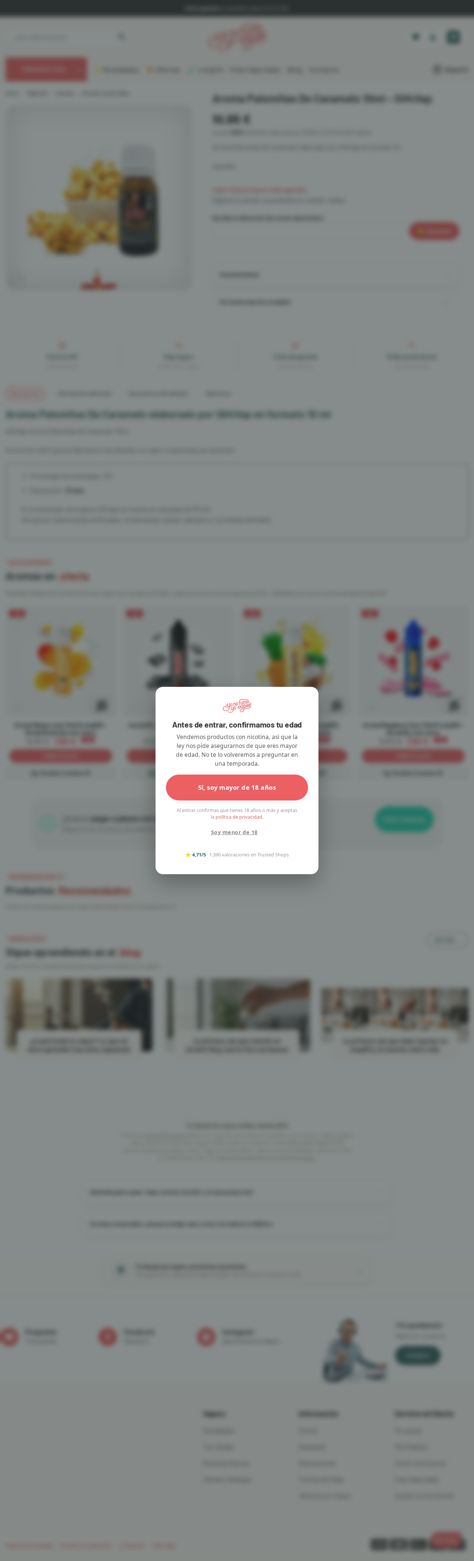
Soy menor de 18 (234, 832)
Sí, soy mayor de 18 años (237, 787)
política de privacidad (239, 816)
